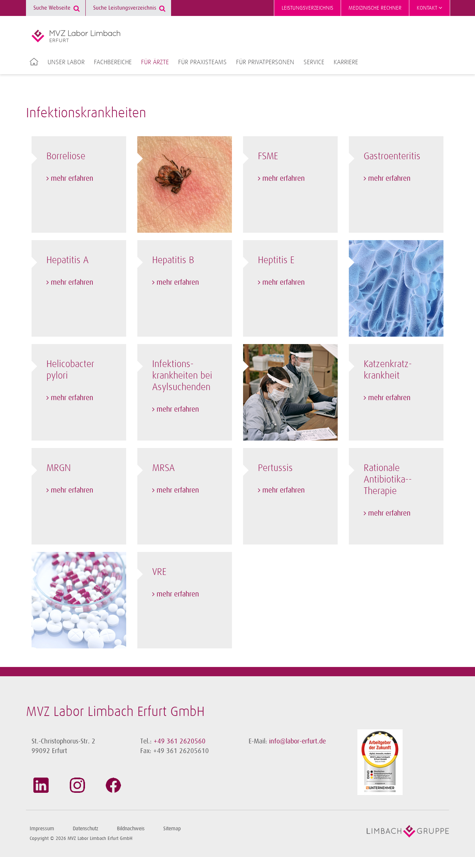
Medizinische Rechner (375, 8)
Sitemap (172, 828)
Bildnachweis (131, 828)
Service (314, 62)
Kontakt (428, 8)
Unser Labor (66, 62)
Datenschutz (85, 828)
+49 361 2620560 (180, 741)
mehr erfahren (72, 178)
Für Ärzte (155, 62)
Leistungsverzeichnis (307, 8)
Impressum (42, 828)
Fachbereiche (113, 62)
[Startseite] (76, 36)
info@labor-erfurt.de (297, 741)
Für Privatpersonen (265, 62)
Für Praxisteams (202, 62)
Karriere (346, 62)
